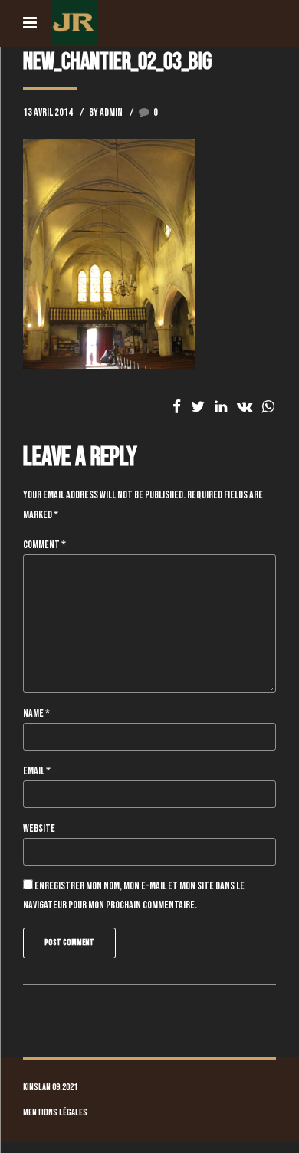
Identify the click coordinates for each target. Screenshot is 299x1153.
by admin (106, 112)
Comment (44, 544)
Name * (36, 713)
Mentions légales (55, 1113)
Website (39, 828)
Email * (37, 770)
